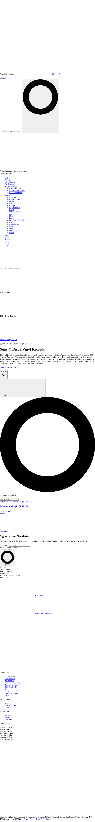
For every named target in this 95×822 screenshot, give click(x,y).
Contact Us (9, 245)
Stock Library (10, 186)
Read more (4, 531)
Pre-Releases (9, 184)
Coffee (7, 237)
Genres (7, 195)
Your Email (4, 545)
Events (7, 239)
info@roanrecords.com (43, 613)
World (11, 233)
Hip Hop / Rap (14, 208)
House (11, 210)
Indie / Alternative (15, 212)
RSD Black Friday (16, 193)
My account (9, 715)
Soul (11, 228)
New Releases (10, 182)
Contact (7, 707)
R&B (11, 222)
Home (2, 367)
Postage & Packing (12, 693)
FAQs (7, 695)
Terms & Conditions (43, 819)
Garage (12, 206)
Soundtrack (13, 231)
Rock (11, 226)
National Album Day (17, 191)
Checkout (8, 719)
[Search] (40, 106)
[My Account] (17, 150)
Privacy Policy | (30, 819)
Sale (6, 178)
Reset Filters (5, 396)
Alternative (13, 197)
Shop (6, 235)
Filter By (4, 371)
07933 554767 (55, 74)
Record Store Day (15, 189)
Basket (7, 717)
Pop (10, 218)
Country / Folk (14, 199)
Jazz (10, 214)
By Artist (8, 180)
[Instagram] (22, 19)
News (7, 241)
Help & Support (10, 705)
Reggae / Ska (14, 224)
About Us (8, 243)
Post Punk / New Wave (17, 220)
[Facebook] (22, 54)
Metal (11, 216)
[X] (22, 36)
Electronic (13, 203)
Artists (7, 691)
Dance (11, 201)
